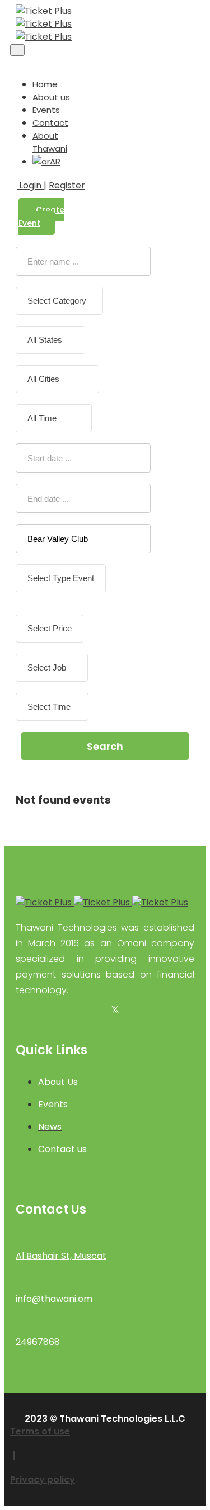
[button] (13, 62)
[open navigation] (17, 50)
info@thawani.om (54, 1298)
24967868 (38, 1342)
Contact (50, 123)
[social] (88, 1010)
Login (30, 185)
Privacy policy (42, 1479)
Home (45, 84)
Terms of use (40, 1431)
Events (46, 110)
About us (51, 97)
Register (67, 185)
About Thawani (49, 142)
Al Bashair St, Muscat (61, 1255)
